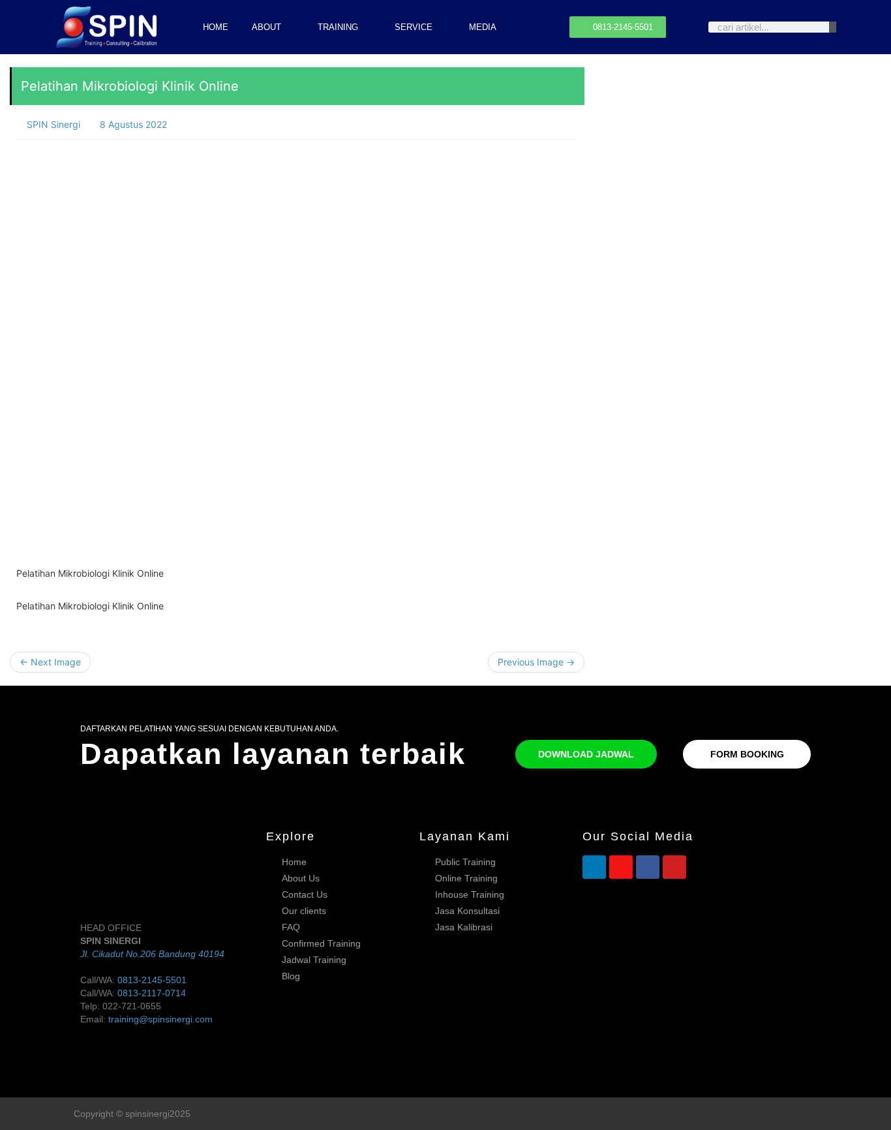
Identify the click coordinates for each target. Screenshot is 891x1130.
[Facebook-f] (787, 1113)
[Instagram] (621, 867)
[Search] (832, 27)
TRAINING (338, 27)
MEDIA (482, 27)
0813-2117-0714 (151, 993)
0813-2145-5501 (152, 980)
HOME (215, 27)
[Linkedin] (594, 867)
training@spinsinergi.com (160, 1019)
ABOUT (266, 27)
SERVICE (413, 27)
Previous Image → (536, 661)
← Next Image (50, 661)
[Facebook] (647, 867)
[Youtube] (674, 867)
